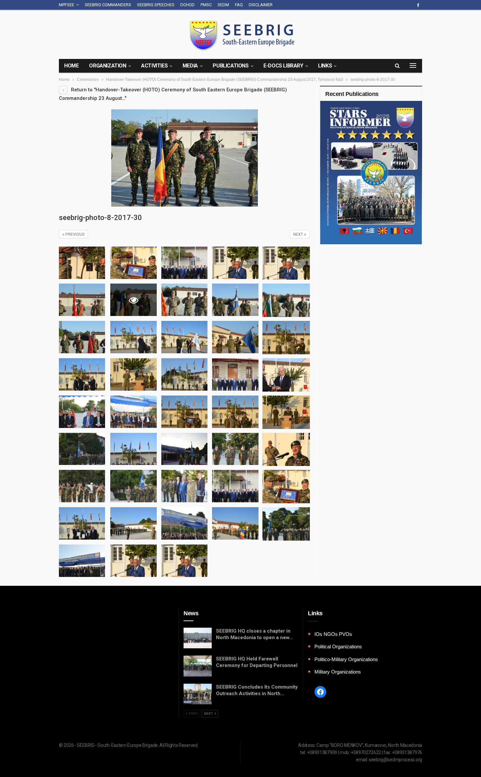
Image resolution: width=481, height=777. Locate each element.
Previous (74, 234)
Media (190, 66)
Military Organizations (337, 672)
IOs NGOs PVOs (333, 634)
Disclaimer (261, 4)
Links (325, 66)
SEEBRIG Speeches (155, 4)
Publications (230, 66)
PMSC (206, 4)
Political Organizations (338, 646)
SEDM (223, 4)
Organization (107, 66)
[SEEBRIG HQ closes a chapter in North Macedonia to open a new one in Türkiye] (198, 638)
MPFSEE (66, 4)
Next (298, 234)
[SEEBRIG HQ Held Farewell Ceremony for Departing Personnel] (198, 666)
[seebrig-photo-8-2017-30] (82, 263)
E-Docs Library (283, 66)
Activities (154, 66)
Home (71, 66)
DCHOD (187, 4)
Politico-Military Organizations (346, 659)
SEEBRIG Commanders (108, 4)
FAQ (239, 4)
